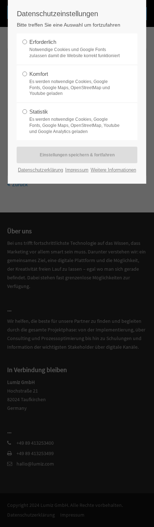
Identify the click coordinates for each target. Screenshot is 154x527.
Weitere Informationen (113, 170)
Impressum (76, 170)
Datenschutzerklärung (40, 170)
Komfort (69, 83)
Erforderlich (74, 48)
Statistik (74, 121)
